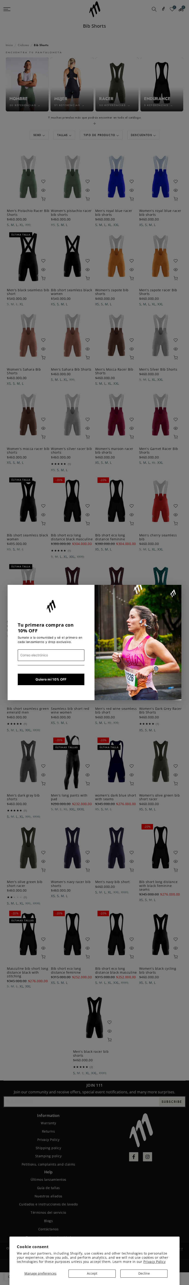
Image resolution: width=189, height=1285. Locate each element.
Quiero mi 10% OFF (50, 679)
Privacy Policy (154, 1261)
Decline (144, 1273)
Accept (92, 1273)
